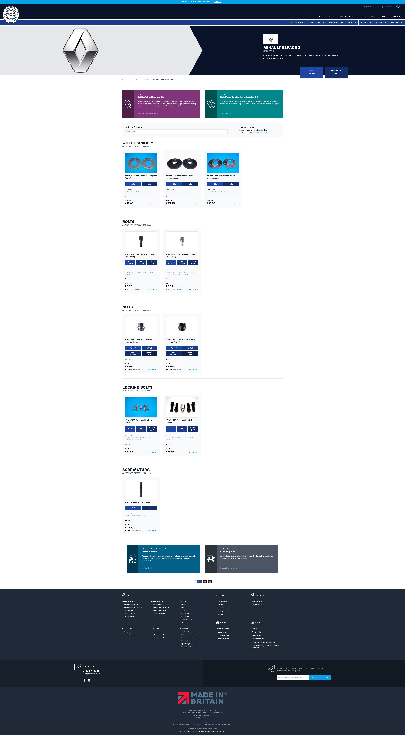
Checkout (388, 7)
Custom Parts (257, 601)
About (384, 17)
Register (367, 7)
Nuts (183, 607)
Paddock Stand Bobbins (189, 638)
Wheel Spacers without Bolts (133, 607)
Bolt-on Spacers (129, 613)
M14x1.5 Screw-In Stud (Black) (138, 502)
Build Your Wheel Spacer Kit (147, 113)
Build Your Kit (224, 113)
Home (319, 17)
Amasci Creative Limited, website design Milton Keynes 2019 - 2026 (205, 731)
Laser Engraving (257, 604)
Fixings (351, 22)
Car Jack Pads (186, 632)
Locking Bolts (185, 613)
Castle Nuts (185, 622)
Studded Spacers (129, 616)
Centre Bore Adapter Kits (161, 607)
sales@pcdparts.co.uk (91, 674)
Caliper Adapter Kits (159, 635)
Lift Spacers (128, 632)
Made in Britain (222, 632)
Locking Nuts (185, 616)
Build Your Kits (345, 17)
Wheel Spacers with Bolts (132, 604)
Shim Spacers (128, 610)
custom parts (261, 133)
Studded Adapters (159, 613)
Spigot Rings (185, 644)
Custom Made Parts (148, 568)
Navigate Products (133, 127)
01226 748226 (91, 670)
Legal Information (258, 639)
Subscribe (316, 677)
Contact (396, 17)
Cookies (254, 629)
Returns (220, 611)
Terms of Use (256, 635)
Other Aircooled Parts (160, 638)
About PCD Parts (223, 629)
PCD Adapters (157, 604)
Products (329, 17)
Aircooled (380, 22)
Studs (183, 610)
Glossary (220, 604)
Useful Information (223, 608)
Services (361, 17)
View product (152, 204)
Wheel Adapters (335, 22)
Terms (258, 623)
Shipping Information (227, 568)
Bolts (183, 604)
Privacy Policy (257, 632)
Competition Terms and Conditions (264, 642)
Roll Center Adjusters (188, 635)
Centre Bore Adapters (160, 610)
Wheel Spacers (316, 22)
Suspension (365, 22)
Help (373, 17)
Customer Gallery (223, 635)
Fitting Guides (222, 601)
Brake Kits (156, 632)
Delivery (220, 615)
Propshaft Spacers (130, 635)
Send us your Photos (224, 639)
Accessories (395, 22)
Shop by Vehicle (300, 22)
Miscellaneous (186, 647)
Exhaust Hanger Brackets (190, 641)
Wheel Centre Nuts (187, 619)
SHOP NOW (217, 2)
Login (378, 7)
